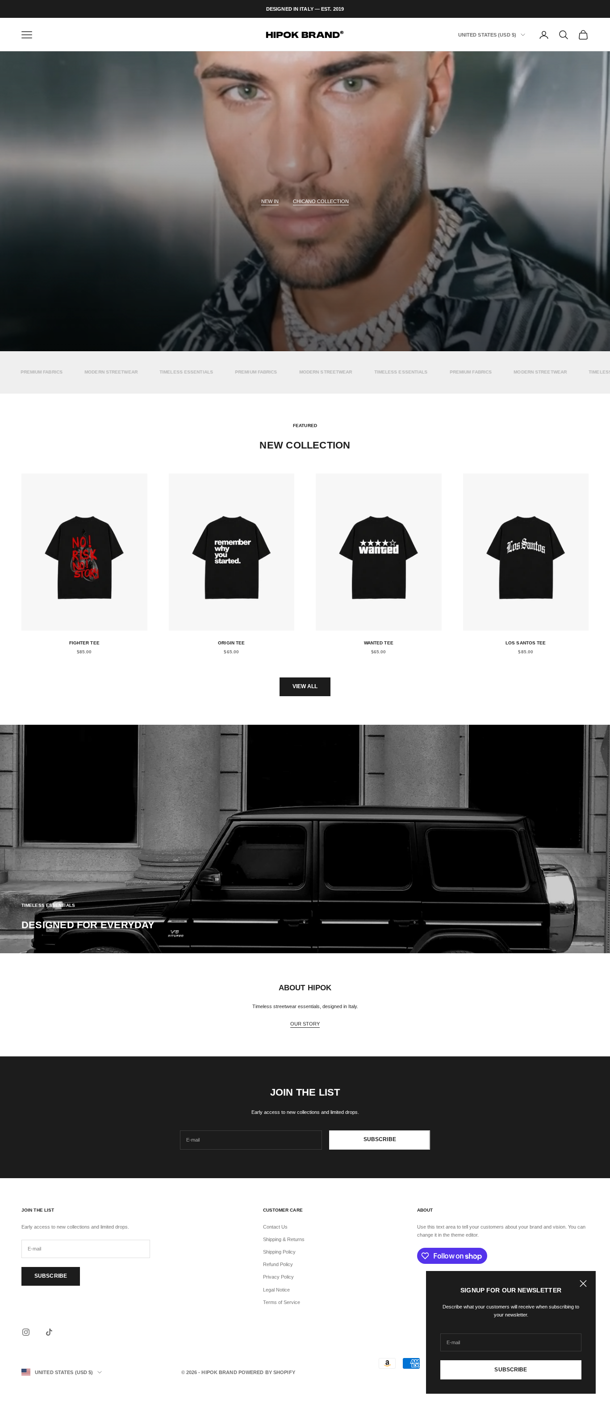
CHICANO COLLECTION (321, 201)
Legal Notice (276, 1289)
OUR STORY (305, 1023)
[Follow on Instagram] (25, 1332)
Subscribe (510, 1369)
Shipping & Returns (284, 1239)
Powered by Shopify (266, 1372)
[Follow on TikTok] (49, 1332)
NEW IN (270, 201)
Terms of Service (281, 1302)
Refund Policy (278, 1264)
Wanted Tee (378, 642)
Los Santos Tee (526, 642)
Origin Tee (231, 642)
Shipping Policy (279, 1251)
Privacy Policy (278, 1276)
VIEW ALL (305, 686)
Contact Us (275, 1226)
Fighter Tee (84, 642)
